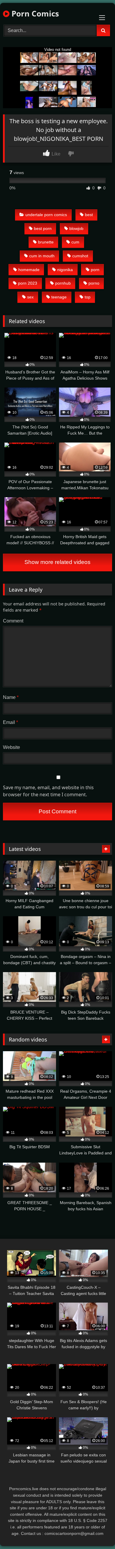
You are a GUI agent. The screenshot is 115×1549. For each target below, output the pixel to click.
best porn (43, 228)
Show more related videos (57, 562)
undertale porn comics (46, 214)
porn (95, 269)
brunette (46, 242)
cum (75, 242)
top (88, 297)
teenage (59, 297)
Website (11, 747)
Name (11, 697)
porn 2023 (27, 283)
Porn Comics (34, 13)
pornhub (63, 283)
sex (30, 297)
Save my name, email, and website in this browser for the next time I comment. (48, 791)
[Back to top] (96, 1531)
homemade (29, 269)
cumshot (80, 255)
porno (93, 283)
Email (10, 722)
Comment (13, 620)
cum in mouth (42, 255)
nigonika (65, 269)
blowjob (76, 228)
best (89, 214)
